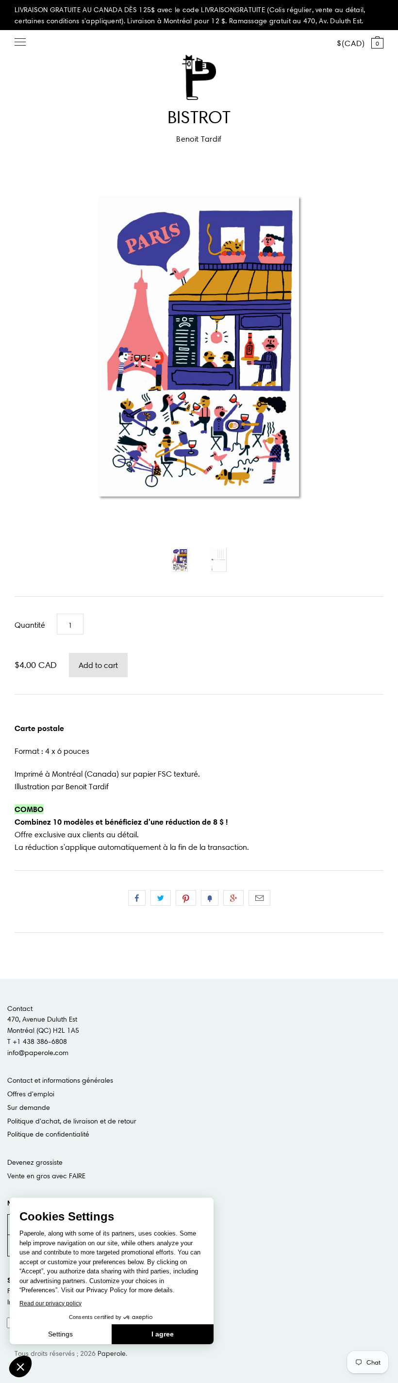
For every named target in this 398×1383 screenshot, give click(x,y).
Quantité (30, 625)
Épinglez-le (186, 898)
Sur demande (28, 1107)
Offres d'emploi (30, 1094)
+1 (233, 898)
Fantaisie (209, 898)
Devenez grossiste (35, 1162)
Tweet (160, 898)
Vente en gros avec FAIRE (46, 1175)
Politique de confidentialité (48, 1134)
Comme (137, 898)
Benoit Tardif (198, 139)
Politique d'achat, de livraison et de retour (71, 1121)
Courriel (259, 898)
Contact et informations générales (60, 1080)
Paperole (112, 1353)
